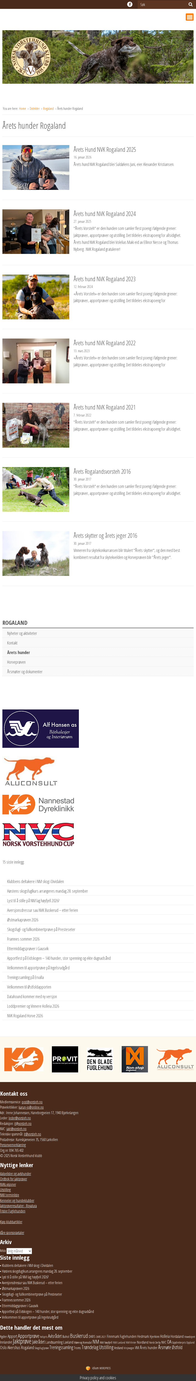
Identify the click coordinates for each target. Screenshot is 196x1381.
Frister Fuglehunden (12, 1211)
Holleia (165, 1336)
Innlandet (6, 1342)
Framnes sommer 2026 (23, 939)
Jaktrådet (38, 1342)
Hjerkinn (154, 1336)
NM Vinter (131, 1342)
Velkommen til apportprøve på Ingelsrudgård (38, 968)
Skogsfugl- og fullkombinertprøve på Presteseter (41, 929)
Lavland (68, 1342)
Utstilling (5, 1189)
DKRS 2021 (101, 1337)
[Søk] (191, 4)
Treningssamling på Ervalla (25, 977)
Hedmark (143, 1336)
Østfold (177, 1347)
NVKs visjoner (8, 1184)
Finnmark (113, 1336)
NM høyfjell (106, 1342)
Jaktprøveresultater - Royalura (18, 1205)
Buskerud (79, 1336)
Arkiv (3, 1250)
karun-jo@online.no (31, 1107)
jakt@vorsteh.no (16, 1128)
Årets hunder (18, 652)
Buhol (65, 1336)
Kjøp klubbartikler (11, 1221)
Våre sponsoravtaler (12, 1232)
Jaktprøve (22, 1341)
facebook (129, 4)
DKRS (92, 1336)
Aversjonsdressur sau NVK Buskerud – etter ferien (42, 910)
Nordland (142, 1342)
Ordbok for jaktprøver (13, 1179)
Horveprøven (16, 662)
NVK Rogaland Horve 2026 (25, 1015)
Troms (77, 1348)
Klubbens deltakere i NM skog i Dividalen (35, 881)
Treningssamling (61, 1347)
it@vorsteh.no (23, 1123)
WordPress (101, 1368)
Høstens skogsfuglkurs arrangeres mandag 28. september (47, 891)
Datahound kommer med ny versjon (32, 996)
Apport (12, 1336)
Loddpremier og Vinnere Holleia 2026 (33, 1006)
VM (137, 1347)
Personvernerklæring (13, 1144)
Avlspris (43, 1337)
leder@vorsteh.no (20, 1118)
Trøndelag (90, 1347)
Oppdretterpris (179, 1342)
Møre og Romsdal (83, 1342)
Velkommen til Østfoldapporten (29, 987)
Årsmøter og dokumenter (25, 671)
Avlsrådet (55, 1336)
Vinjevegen (129, 1348)
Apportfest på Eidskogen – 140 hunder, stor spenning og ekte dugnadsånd (59, 958)
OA (169, 1341)
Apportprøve (28, 1336)
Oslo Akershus (10, 1347)
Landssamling (54, 1342)
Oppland (190, 1342)
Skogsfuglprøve (42, 1348)
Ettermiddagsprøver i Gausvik (28, 948)
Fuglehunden (128, 1336)
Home (23, 108)
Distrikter (35, 108)
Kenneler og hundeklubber (17, 1200)
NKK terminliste (9, 1195)
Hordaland (177, 1336)
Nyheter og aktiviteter (22, 633)
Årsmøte (164, 1347)
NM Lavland (119, 1342)
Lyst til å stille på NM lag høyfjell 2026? (33, 900)
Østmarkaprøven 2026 (22, 920)
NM (96, 1341)
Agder (3, 1336)
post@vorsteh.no (32, 1102)
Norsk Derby (155, 1342)
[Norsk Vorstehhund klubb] (98, 58)
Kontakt (12, 643)
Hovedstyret (189, 1337)
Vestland (118, 1348)
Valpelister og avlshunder (15, 1173)
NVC (163, 1342)
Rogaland (48, 108)
